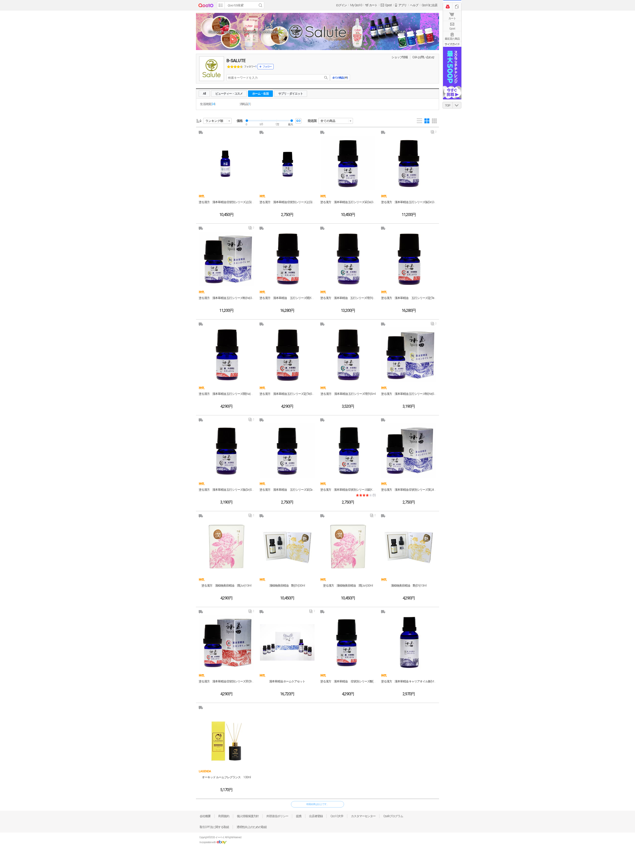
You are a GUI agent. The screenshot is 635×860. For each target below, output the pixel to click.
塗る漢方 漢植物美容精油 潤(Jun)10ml (226, 585)
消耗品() (245, 104)
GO (298, 121)
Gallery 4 (427, 120)
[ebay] (221, 842)
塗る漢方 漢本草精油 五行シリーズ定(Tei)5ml (287, 394)
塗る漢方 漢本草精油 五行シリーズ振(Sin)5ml (226, 489)
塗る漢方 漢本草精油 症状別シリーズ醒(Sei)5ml (348, 681)
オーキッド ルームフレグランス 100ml (226, 777)
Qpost (388, 5)
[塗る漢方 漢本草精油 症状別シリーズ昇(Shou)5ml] (226, 642)
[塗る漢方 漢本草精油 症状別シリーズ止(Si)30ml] (226, 163)
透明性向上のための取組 (252, 827)
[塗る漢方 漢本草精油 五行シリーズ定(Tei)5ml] (287, 354)
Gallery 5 (434, 120)
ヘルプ (414, 5)
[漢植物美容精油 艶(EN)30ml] (287, 546)
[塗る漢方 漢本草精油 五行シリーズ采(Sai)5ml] (287, 450)
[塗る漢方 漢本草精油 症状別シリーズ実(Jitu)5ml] (408, 450)
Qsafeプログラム (393, 816)
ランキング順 (214, 121)
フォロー (267, 66)
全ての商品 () (340, 77)
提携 (298, 816)
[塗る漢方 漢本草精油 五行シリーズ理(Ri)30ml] (348, 259)
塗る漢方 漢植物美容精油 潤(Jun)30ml (348, 585)
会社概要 (205, 816)
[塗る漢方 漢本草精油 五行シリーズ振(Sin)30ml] (408, 163)
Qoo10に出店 (429, 5)
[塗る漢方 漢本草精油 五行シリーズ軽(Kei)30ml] (226, 259)
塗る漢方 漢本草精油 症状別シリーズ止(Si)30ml (226, 202)
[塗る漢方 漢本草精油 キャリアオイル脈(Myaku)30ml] (408, 642)
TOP (447, 105)
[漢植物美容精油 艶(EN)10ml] (408, 546)
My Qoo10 (356, 5)
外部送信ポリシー (277, 816)
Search (260, 5)
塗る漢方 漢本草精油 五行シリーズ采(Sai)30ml (348, 202)
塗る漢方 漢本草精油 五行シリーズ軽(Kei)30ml (226, 298)
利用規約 (223, 816)
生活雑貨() (207, 104)
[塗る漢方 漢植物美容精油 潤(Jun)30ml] (348, 546)
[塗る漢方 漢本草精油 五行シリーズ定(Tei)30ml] (408, 259)
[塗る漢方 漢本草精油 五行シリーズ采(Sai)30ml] (348, 163)
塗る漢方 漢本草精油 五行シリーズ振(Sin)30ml (408, 202)
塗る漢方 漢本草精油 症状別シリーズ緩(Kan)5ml (348, 489)
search (325, 78)
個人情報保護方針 (248, 816)
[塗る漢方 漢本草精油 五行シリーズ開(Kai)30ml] (287, 259)
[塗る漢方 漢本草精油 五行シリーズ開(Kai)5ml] (226, 354)
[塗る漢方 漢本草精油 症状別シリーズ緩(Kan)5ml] (348, 450)
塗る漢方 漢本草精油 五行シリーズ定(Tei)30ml (408, 298)
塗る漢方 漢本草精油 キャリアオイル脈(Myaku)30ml (408, 681)
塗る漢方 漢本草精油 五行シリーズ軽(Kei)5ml (408, 394)
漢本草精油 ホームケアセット (287, 681)
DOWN (457, 105)
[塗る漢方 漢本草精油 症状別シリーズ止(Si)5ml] (287, 163)
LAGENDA (205, 771)
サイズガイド (452, 44)
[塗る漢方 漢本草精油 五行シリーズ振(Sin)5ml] (226, 450)
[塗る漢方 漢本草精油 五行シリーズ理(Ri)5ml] (348, 354)
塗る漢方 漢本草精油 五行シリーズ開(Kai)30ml (287, 298)
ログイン (341, 5)
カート (452, 18)
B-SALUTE (236, 60)
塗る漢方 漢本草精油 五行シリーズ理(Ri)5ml (348, 394)
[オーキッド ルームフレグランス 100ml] (226, 738)
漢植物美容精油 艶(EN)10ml (408, 585)
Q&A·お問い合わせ (423, 57)
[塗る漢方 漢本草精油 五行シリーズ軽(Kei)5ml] (408, 354)
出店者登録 (316, 816)
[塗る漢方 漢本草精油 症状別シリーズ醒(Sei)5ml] (348, 642)
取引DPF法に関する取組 (214, 827)
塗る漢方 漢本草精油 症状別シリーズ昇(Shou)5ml (226, 681)
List (419, 120)
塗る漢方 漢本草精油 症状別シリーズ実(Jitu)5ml (408, 489)
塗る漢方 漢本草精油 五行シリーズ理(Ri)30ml (348, 298)
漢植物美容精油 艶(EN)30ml (287, 585)
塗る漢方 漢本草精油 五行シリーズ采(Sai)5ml (287, 489)
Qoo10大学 (336, 816)
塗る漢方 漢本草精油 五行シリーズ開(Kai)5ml (226, 394)
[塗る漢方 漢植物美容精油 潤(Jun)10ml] (226, 546)
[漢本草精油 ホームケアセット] (287, 642)
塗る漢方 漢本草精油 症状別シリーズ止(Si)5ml (287, 202)
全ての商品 (327, 121)
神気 (201, 196)
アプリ (402, 5)
